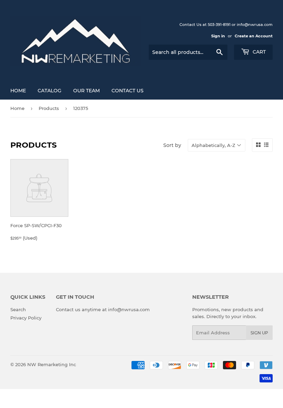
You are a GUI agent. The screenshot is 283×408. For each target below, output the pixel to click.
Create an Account (254, 36)
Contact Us (127, 90)
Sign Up (259, 332)
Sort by (172, 145)
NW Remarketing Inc (51, 364)
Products (49, 108)
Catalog (49, 90)
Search (18, 309)
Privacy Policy (25, 318)
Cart (258, 52)
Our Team (86, 90)
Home (18, 90)
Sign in (218, 36)
